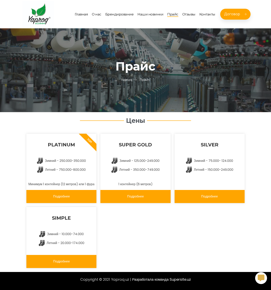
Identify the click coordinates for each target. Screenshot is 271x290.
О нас (96, 14)
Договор (232, 14)
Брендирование (119, 14)
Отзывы (188, 14)
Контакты (207, 14)
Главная (81, 14)
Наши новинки (150, 14)
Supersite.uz (180, 279)
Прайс (172, 14)
